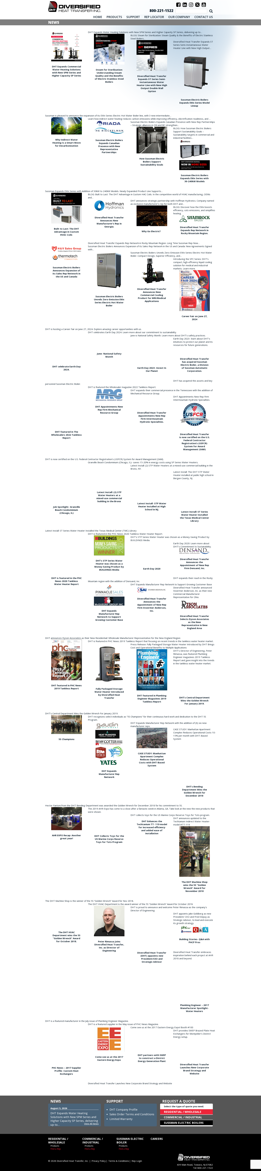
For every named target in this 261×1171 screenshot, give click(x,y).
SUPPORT (133, 17)
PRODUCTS (114, 17)
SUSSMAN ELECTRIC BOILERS (183, 1123)
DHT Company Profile (123, 1109)
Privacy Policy (99, 1160)
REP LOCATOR (154, 17)
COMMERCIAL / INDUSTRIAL (183, 1117)
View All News (91, 1123)
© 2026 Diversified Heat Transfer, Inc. (68, 1160)
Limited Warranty (121, 1119)
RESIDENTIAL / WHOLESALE (182, 1112)
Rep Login (137, 1160)
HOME (97, 17)
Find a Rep (55, 1148)
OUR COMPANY (179, 17)
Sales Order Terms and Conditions (132, 1114)
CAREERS (157, 1139)
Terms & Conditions (118, 1160)
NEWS (55, 1101)
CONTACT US (203, 17)
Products (54, 1145)
